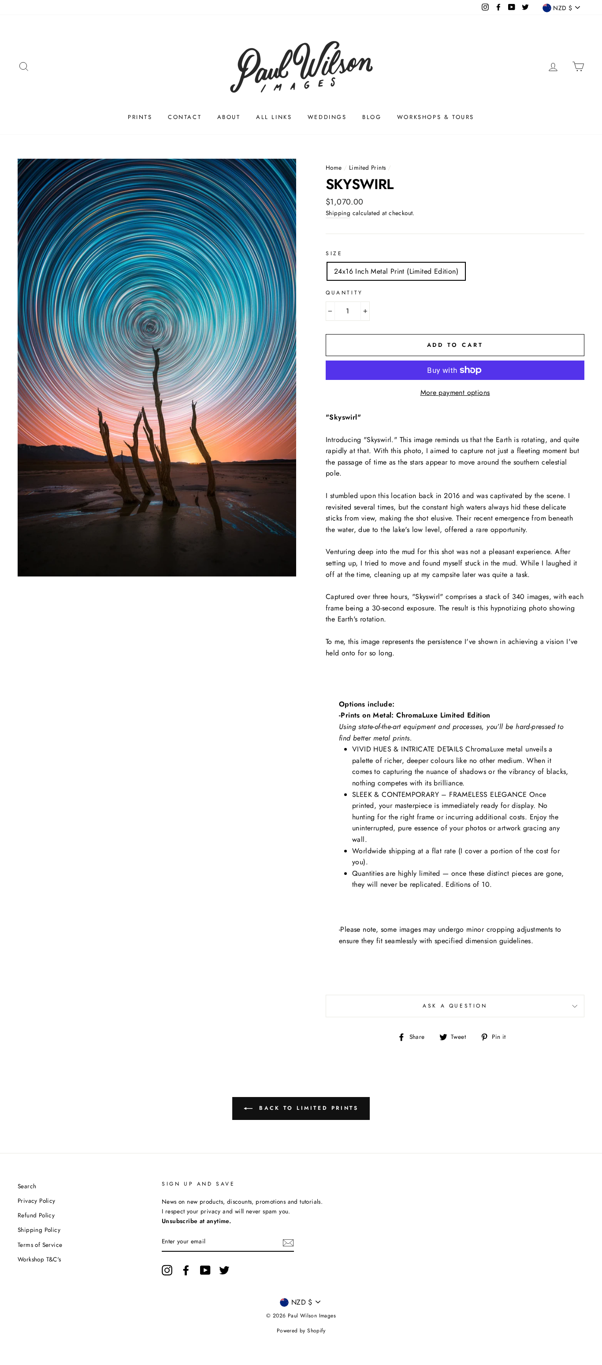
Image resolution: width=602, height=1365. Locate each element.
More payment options (455, 392)
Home (334, 167)
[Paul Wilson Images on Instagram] (167, 1270)
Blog (371, 117)
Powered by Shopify (301, 1331)
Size (334, 253)
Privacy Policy (37, 1200)
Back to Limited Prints (307, 1108)
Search (27, 1186)
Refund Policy (36, 1215)
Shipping (338, 212)
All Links (274, 117)
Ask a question (455, 1006)
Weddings (327, 117)
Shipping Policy (39, 1229)
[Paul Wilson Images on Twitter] (224, 1270)
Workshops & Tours (435, 117)
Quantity (344, 293)
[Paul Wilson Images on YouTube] (205, 1270)
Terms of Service (40, 1244)
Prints (140, 117)
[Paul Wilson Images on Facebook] (186, 1270)
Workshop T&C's (39, 1259)
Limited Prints (367, 167)
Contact (184, 117)
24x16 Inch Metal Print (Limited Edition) (396, 271)
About (229, 117)
